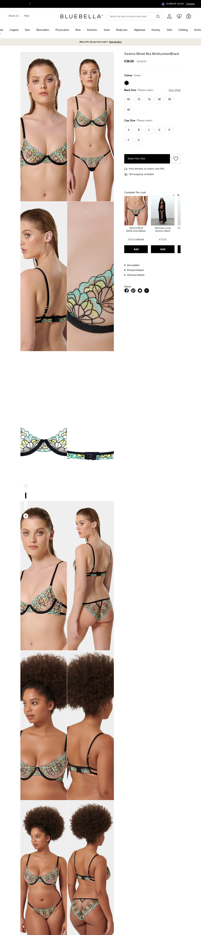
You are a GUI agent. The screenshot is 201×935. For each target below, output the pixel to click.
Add (136, 249)
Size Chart (175, 90)
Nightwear (139, 29)
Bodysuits (122, 29)
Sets (27, 29)
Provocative (62, 29)
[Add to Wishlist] (175, 159)
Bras (78, 29)
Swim (107, 29)
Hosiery (156, 29)
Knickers (92, 29)
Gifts (169, 29)
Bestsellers (43, 29)
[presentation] (178, 196)
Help (26, 15)
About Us (13, 15)
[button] (171, 4)
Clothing (183, 29)
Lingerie (14, 29)
